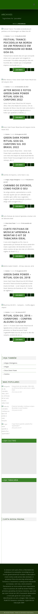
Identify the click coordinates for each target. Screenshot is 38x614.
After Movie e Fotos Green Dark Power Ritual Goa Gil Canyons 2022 (17, 94)
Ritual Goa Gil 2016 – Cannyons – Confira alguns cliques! (18, 318)
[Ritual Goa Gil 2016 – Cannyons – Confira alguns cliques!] (19, 306)
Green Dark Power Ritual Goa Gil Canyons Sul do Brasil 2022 (16, 142)
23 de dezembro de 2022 (21, 87)
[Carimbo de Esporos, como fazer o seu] (19, 175)
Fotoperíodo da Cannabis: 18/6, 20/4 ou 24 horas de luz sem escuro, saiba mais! (23, 388)
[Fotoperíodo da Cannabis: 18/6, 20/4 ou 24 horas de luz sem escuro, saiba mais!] (6, 394)
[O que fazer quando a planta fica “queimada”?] (6, 429)
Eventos (7, 36)
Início (15, 23)
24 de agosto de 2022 (21, 134)
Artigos (7, 180)
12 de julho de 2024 (20, 36)
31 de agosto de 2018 (21, 271)
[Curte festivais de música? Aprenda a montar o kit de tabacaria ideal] (19, 217)
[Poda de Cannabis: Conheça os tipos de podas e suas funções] (6, 413)
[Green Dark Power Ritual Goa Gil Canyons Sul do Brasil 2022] (19, 128)
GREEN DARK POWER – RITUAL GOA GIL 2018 (17, 276)
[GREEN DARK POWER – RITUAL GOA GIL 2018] (19, 266)
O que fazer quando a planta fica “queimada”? (22, 425)
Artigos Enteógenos (15, 180)
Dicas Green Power (10, 223)
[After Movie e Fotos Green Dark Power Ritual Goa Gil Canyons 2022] (19, 80)
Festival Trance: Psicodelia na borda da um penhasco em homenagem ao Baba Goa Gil (18, 46)
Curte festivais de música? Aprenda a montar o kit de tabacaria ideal (17, 233)
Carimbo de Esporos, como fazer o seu (18, 187)
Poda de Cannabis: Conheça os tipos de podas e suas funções (23, 407)
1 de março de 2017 (20, 312)
